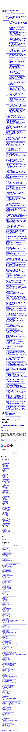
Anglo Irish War (6, 554)
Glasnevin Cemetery (7, 608)
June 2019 (5, 513)
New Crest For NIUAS (12, 274)
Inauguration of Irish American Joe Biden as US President (16, 256)
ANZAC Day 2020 (10, 304)
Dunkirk (5, 599)
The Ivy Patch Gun (14, 64)
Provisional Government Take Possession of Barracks (15, 145)
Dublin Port (5, 598)
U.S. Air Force (6, 688)
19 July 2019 (3, 430)
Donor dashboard (9, 413)
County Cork (6, 581)
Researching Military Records (9, 663)
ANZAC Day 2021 (10, 247)
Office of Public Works (11, 621)
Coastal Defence (6, 577)
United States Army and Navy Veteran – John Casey (15, 116)
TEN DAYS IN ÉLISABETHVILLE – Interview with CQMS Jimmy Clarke (18, 48)
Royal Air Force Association (9, 669)
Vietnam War (6, 718)
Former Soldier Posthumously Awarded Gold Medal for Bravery (16, 180)
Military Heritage (7, 642)
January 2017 (6, 526)
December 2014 (6, 532)
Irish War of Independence (9, 635)
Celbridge (5, 576)
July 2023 (5, 464)
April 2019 (5, 515)
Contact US (6, 412)
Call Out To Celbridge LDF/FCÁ (16, 408)
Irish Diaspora (6, 618)
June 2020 (5, 501)
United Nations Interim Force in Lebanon (12, 701)
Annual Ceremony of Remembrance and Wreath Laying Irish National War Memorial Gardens (14, 331)
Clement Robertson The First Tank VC (16, 100)
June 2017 (5, 525)
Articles (6, 20)
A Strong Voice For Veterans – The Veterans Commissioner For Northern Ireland (18, 107)
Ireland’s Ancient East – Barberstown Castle (16, 94)
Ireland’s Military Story (11, 10)
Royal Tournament (7, 675)
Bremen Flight (6, 572)
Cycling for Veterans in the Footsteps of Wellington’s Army (16, 183)
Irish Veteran (6, 630)
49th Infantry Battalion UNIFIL (13, 698)
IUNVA (5, 636)
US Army (5, 706)
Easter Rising (6, 600)
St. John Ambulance (7, 680)
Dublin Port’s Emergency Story (16, 395)
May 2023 (5, 465)
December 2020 (6, 493)
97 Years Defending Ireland (14, 216)
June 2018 (5, 518)
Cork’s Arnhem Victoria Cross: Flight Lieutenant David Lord (16, 172)
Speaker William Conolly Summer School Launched (14, 269)
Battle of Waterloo (7, 570)
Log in (4, 539)
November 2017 (6, 521)
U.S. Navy (5, 692)
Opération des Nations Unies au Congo (11, 649)
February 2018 (6, 519)
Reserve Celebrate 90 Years (15, 345)
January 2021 (6, 492)
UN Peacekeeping (7, 695)
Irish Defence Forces (7, 616)
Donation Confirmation (13, 416)
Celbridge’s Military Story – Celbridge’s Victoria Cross (15, 375)
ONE (4, 648)
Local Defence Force (7, 638)
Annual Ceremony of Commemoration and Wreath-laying (15, 294)
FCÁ (4, 603)
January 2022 (6, 479)
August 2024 (6, 460)
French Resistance (7, 605)
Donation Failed (11, 414)
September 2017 (6, 523)
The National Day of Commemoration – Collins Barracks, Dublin (14, 327)
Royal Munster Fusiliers (8, 673)
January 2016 (6, 529)
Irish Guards (6, 619)
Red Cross (5, 660)
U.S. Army (5, 690)
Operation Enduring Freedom (9, 652)
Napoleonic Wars (7, 643)
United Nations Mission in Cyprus (10, 702)
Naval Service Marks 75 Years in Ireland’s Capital (16, 232)
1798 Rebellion (6, 547)
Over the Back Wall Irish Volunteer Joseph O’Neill (17, 102)
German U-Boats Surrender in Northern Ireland (15, 167)
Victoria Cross (6, 713)
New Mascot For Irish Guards (15, 264)
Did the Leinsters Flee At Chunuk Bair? (17, 71)
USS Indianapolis (7, 707)
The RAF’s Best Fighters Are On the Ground (17, 30)
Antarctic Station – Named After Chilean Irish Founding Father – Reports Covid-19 (16, 262)
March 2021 (5, 490)
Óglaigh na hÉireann (7, 647)
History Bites (7, 134)
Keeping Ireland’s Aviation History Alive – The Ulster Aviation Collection (17, 91)
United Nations (6, 699)
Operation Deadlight (13, 150)
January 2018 (6, 520)
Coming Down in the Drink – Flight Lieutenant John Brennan (17, 27)
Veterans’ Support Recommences (16, 215)
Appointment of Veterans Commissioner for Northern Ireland (15, 284)
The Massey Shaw (14, 66)
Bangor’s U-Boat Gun (12, 139)
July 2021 (5, 486)
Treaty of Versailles (7, 687)
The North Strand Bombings (17, 32)
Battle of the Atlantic (7, 567)
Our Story (9, 12)
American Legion (7, 552)
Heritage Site (6, 610)
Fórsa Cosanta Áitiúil (7, 604)
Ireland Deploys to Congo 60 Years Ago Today (15, 160)
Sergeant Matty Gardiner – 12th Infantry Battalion (16, 133)
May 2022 (5, 474)
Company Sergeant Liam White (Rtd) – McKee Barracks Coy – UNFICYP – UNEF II (15, 119)
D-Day (4, 593)
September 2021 (6, 484)
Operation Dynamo (7, 651)
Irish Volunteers (6, 633)
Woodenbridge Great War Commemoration (14, 319)
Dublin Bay (5, 597)
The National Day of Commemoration (12, 291)
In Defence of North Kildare (15, 396)
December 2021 (6, 480)
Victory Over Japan (12, 154)
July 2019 (5, 512)
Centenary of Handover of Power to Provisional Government (14, 203)
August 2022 (6, 470)
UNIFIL (5, 697)
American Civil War (7, 550)
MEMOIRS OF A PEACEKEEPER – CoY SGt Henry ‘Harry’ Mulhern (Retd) (17, 44)
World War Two (6, 726)
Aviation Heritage (7, 561)
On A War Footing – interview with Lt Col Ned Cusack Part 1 (18, 23)
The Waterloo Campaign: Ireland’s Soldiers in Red (17, 75)
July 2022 (5, 471)
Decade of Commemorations (9, 596)
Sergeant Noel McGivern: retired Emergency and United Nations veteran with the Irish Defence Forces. (16, 388)
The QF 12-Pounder (11, 147)
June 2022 (5, 473)
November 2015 (6, 530)
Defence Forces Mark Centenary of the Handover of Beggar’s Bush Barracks (16, 199)
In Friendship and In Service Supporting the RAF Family (17, 110)
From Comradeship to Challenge (16, 364)
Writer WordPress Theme (6, 730)
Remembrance (6, 662)
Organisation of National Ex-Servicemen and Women (14, 654)
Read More (4, 439)
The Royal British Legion (8, 685)
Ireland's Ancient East (8, 611)
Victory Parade (6, 717)
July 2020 (5, 499)
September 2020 (6, 497)
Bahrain (5, 565)
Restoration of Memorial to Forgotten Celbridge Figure (15, 350)
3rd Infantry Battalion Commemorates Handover (14, 196)
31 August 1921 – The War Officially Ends (13, 149)
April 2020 (5, 503)
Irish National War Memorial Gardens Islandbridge (14, 620)
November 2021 (6, 481)
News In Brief (7, 177)
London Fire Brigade (7, 640)
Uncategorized (6, 696)
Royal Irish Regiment (7, 671)
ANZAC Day (6, 556)
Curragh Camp (6, 591)
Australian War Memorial (8, 560)
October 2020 (6, 496)
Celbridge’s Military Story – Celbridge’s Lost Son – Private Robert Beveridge (15, 383)
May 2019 (5, 514)
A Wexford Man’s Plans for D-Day (16, 176)
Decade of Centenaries (8, 594)
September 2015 (6, 531)
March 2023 (5, 466)
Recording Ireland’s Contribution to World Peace (15, 360)
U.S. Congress (6, 691)
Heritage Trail (11, 84)
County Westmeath (7, 587)
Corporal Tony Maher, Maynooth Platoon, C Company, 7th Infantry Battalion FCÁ (16, 127)
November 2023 (6, 462)
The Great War (6, 684)
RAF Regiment (6, 659)
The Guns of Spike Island (16, 88)
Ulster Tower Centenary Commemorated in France (14, 209)
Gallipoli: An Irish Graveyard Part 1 (14, 73)
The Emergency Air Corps (14, 385)
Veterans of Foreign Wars (8, 712)
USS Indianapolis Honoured (14, 158)
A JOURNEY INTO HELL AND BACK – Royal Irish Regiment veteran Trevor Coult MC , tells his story (18, 40)
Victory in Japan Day (7, 714)
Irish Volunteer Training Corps (9, 632)
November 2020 (6, 495)
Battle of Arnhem (7, 566)
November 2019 (6, 507)
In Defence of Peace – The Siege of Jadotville (17, 68)
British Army (6, 574)
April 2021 (5, 488)
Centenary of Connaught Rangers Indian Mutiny (14, 162)
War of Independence (7, 721)
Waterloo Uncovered (7, 723)
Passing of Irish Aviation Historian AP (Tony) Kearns (14, 259)
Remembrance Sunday (13, 270)
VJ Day (5, 719)
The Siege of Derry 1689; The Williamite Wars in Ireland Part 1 (17, 55)
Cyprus (4, 592)
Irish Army (5, 615)
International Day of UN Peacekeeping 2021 (14, 245)
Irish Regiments (6, 626)
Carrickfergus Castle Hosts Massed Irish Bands (15, 227)
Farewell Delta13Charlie (14, 288)
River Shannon (6, 666)
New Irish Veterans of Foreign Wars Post (16, 112)
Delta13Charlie (14, 33)
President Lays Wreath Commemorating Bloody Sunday (16, 266)
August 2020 (6, 498)
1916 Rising (5, 548)
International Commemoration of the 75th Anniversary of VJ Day (16, 287)
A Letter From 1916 (14, 34)
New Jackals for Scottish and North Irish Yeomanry (15, 303)
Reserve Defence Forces (8, 664)
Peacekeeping (6, 658)
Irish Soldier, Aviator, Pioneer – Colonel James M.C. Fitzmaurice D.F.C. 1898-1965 (18, 78)
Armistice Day (6, 558)
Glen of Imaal (6, 609)
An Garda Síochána (7, 553)
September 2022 (6, 469)
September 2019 (6, 509)
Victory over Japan (7, 715)
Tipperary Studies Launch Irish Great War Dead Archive (16, 214)
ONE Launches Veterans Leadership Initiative (13, 190)
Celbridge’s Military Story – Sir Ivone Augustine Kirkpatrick (16, 404)
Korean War (5, 637)
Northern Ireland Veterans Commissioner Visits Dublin (15, 234)
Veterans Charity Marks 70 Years (16, 229)
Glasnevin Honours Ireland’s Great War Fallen (15, 314)
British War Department (8, 575)
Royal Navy (5, 674)
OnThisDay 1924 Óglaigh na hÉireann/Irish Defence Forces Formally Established (16, 137)
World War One (6, 725)
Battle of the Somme (7, 569)
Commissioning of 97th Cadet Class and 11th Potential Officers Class (15, 193)
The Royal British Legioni (9, 686)
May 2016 (5, 528)
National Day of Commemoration (16, 238)
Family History (10, 95)
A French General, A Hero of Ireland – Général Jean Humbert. (18, 82)
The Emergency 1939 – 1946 (9, 682)
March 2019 (5, 517)
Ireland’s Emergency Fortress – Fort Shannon (16, 86)
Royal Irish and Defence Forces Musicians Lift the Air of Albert (16, 206)
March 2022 (5, 476)
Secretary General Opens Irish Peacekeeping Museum (16, 225)
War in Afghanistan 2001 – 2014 (10, 720)
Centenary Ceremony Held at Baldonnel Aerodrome (15, 188)
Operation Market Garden (8, 653)
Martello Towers (6, 641)
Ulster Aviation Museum (11, 564)
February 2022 (6, 477)
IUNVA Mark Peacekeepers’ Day (15, 296)
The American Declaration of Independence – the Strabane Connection (15, 142)
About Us (6, 11)
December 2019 (6, 506)
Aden (4, 549)
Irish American (6, 614)
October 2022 (6, 468)
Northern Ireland (6, 646)
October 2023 (6, 463)
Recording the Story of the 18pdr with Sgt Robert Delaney (16, 355)
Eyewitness (9, 21)
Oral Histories (8, 114)
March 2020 (5, 504)
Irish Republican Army (8, 627)
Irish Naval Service (7, 622)
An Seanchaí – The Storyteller (16, 16)
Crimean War (6, 589)
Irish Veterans (6, 631)
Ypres (4, 728)
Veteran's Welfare (7, 709)
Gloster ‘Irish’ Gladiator (17, 65)
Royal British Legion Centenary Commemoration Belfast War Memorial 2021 (16, 221)
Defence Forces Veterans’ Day (15, 343)
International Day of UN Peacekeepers (14, 339)
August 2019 (6, 510)
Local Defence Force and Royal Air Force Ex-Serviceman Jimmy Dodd (16, 369)
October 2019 (6, 508)
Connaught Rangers (7, 580)
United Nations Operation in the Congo (11, 703)
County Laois (6, 586)
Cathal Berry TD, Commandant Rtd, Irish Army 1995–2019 (16, 130)
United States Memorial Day (9, 704)
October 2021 (6, 482)
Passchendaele (6, 657)
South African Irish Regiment (9, 679)
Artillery (5, 559)
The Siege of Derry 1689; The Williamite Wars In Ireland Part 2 (17, 59)
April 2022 (5, 475)
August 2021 (6, 485)
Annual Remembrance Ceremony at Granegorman (16, 316)
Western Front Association (9, 724)
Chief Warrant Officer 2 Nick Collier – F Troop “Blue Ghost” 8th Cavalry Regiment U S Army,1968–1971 (15, 123)
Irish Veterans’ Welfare (14, 104)
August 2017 (6, 524)
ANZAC (5, 555)
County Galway (6, 582)
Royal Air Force (6, 668)
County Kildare (6, 585)
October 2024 (6, 459)
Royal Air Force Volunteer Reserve (13, 563)
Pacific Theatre (6, 655)
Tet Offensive (6, 681)
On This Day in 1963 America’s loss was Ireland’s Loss (16, 152)
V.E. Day (5, 708)
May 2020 (5, 502)
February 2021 (6, 491)
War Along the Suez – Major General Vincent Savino (17, 51)
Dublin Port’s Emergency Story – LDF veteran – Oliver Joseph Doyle (16, 393)
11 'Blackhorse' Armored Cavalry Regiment (12, 545)
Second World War (7, 677)
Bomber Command (7, 571)
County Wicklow (7, 588)
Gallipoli (5, 607)
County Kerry (6, 583)
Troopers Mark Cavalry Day (15, 230)
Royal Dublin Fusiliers (8, 670)
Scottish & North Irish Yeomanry (10, 676)
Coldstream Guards (7, 578)
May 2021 (5, 487)
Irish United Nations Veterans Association (12, 629)
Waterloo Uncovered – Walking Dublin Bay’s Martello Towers (16, 298)
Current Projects (9, 348)
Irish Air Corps (6, 613)
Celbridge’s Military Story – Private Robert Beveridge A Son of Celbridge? (16, 399)
